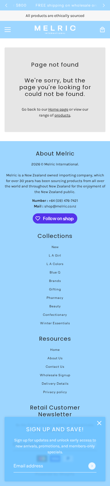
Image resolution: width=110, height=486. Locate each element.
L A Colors (55, 264)
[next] (104, 5)
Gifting (55, 289)
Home (55, 350)
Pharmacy (55, 298)
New (55, 247)
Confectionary (55, 315)
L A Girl (55, 255)
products (62, 115)
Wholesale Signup (55, 375)
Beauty (55, 306)
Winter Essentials (55, 323)
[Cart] (102, 30)
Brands (55, 281)
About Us (55, 358)
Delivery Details (55, 384)
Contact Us (55, 367)
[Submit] (92, 466)
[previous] (6, 5)
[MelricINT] (55, 29)
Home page (58, 109)
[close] (99, 423)
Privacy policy (55, 392)
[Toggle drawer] (8, 29)
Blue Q (55, 272)
